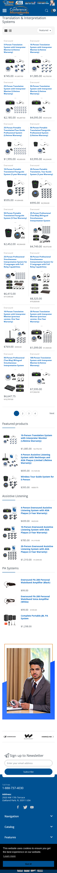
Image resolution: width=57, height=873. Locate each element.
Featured (43, 30)
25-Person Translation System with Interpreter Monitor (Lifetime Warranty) (15, 90)
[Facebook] (18, 807)
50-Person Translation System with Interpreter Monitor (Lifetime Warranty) (41, 90)
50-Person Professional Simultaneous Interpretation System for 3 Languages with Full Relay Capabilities (41, 262)
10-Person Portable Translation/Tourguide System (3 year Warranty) (15, 172)
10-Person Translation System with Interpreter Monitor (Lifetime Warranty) (41, 48)
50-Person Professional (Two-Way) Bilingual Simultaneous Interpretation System (14, 362)
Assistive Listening (15, 496)
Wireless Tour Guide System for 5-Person (37, 478)
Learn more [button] (9, 856)
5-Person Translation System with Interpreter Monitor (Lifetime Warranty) (15, 48)
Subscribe (28, 771)
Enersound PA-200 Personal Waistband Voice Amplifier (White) (35, 599)
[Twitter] (25, 807)
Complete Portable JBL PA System (34, 617)
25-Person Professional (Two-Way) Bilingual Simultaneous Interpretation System (40, 217)
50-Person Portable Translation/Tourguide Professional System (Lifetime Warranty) (40, 131)
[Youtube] (32, 807)
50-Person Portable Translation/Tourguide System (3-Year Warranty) (15, 215)
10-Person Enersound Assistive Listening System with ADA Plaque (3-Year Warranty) (37, 530)
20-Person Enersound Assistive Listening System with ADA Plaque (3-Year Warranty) (37, 549)
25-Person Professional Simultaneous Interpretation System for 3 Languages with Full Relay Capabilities (15, 262)
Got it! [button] (28, 864)
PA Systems (10, 568)
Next (52, 413)
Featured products (15, 424)
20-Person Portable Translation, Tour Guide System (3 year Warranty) (41, 172)
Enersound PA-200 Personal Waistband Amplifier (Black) (35, 581)
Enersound (8, 41)
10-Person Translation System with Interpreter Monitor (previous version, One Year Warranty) (15, 316)
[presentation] (3, 736)
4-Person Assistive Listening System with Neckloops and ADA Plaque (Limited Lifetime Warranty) (36, 458)
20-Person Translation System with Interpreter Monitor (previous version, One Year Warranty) (41, 316)
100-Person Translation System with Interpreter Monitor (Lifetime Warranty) (41, 362)
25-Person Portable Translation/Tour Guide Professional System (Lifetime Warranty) (14, 131)
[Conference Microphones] (19, 10)
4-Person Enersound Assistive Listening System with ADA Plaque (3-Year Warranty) (36, 510)
